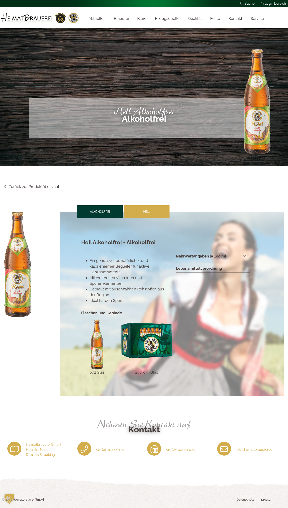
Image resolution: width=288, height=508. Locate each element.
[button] (9, 498)
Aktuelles (97, 18)
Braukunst (40, 17)
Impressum (265, 499)
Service (257, 18)
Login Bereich (275, 3)
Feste (215, 18)
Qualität (195, 18)
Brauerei (121, 18)
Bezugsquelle (167, 18)
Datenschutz (245, 499)
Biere (142, 18)
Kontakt (235, 18)
